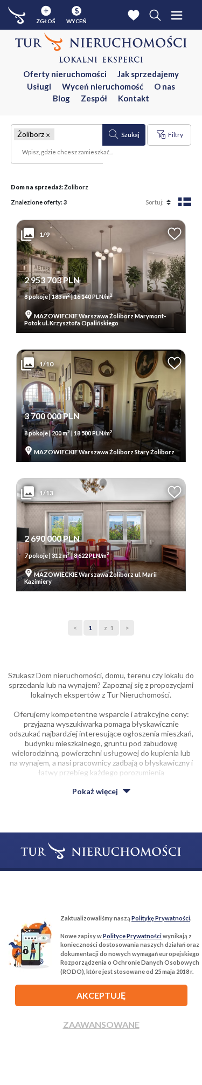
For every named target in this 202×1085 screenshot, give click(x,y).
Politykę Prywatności (160, 918)
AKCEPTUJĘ (101, 995)
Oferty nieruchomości (65, 74)
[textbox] (57, 153)
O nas (164, 86)
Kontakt (133, 98)
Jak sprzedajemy (148, 74)
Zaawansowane (101, 1024)
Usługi (39, 86)
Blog (61, 98)
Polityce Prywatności (132, 935)
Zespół (94, 98)
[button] (48, 134)
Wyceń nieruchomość (102, 86)
